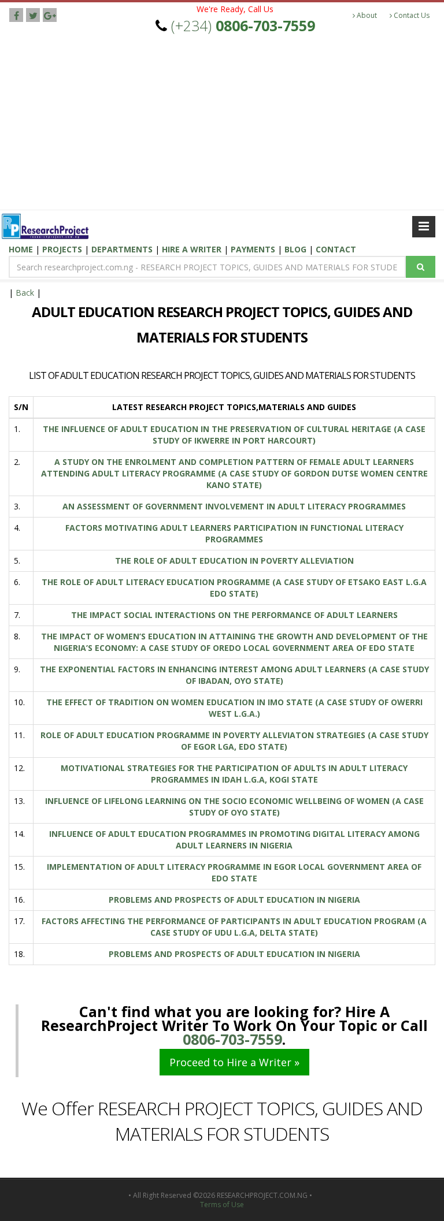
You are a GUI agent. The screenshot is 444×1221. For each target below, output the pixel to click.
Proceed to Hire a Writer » (234, 1062)
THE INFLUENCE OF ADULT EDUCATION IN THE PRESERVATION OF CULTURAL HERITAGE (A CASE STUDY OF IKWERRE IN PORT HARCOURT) (234, 434)
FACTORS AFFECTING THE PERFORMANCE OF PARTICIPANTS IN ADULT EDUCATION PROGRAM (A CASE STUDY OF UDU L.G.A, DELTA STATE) (234, 926)
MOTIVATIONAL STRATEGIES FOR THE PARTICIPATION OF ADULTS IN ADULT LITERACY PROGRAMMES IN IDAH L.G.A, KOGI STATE (234, 773)
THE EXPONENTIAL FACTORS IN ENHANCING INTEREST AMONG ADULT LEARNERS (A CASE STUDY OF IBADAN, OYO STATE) (234, 675)
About (366, 15)
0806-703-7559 (232, 1039)
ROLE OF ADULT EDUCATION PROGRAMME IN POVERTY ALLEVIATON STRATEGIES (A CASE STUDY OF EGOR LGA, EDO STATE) (234, 740)
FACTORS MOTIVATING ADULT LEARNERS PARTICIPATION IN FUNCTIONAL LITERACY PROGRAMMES (234, 533)
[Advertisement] (222, 123)
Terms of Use (222, 1204)
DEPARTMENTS (123, 249)
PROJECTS (62, 249)
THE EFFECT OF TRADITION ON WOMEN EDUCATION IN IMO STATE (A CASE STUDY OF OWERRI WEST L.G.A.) (234, 708)
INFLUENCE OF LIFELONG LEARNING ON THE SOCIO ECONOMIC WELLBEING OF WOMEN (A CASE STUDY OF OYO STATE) (234, 806)
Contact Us (411, 15)
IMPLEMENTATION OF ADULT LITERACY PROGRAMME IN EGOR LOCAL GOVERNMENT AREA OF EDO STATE (234, 872)
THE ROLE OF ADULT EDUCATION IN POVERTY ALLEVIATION (234, 560)
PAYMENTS (254, 249)
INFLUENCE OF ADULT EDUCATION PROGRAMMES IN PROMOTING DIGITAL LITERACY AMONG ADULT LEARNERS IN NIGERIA (234, 839)
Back (25, 292)
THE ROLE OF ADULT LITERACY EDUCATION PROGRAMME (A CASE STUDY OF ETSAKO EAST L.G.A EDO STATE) (234, 587)
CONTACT (336, 249)
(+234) (243, 25)
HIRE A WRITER (193, 249)
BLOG (296, 249)
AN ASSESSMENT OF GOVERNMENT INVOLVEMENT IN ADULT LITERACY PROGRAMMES (234, 506)
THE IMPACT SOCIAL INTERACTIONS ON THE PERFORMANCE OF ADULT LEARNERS (234, 614)
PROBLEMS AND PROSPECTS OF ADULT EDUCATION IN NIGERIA (234, 899)
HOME (22, 249)
